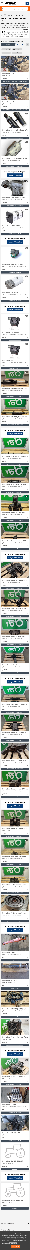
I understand (15, 1246)
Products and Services (7, 1230)
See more (26, 29)
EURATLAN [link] (14, 1169)
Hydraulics (11, 15)
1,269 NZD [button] (4, 861)
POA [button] (3, 957)
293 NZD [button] (4, 337)
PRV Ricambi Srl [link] (14, 960)
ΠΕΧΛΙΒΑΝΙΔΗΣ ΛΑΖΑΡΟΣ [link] (15, 233)
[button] (8, 44)
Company (3, 1227)
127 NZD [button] (4, 297)
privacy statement (6, 1243)
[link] (15, 64)
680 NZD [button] (4, 918)
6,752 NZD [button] (4, 202)
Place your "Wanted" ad (15, 175)
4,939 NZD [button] (4, 585)
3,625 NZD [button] (4, 794)
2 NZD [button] (3, 231)
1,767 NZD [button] (4, 393)
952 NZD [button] (4, 422)
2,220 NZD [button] (4, 163)
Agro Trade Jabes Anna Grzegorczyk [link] (14, 138)
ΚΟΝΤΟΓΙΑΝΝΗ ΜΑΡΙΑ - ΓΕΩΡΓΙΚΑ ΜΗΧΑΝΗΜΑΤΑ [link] (15, 81)
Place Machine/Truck (27, 3)
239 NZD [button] (4, 269)
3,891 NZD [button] (4, 1166)
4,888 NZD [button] (4, 78)
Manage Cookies (13, 1242)
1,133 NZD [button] (4, 546)
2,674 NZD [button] (4, 517)
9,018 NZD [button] (4, 1081)
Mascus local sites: (9, 1223)
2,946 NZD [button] (4, 670)
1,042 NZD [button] (4, 641)
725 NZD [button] (4, 461)
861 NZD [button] (4, 135)
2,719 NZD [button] (4, 890)
